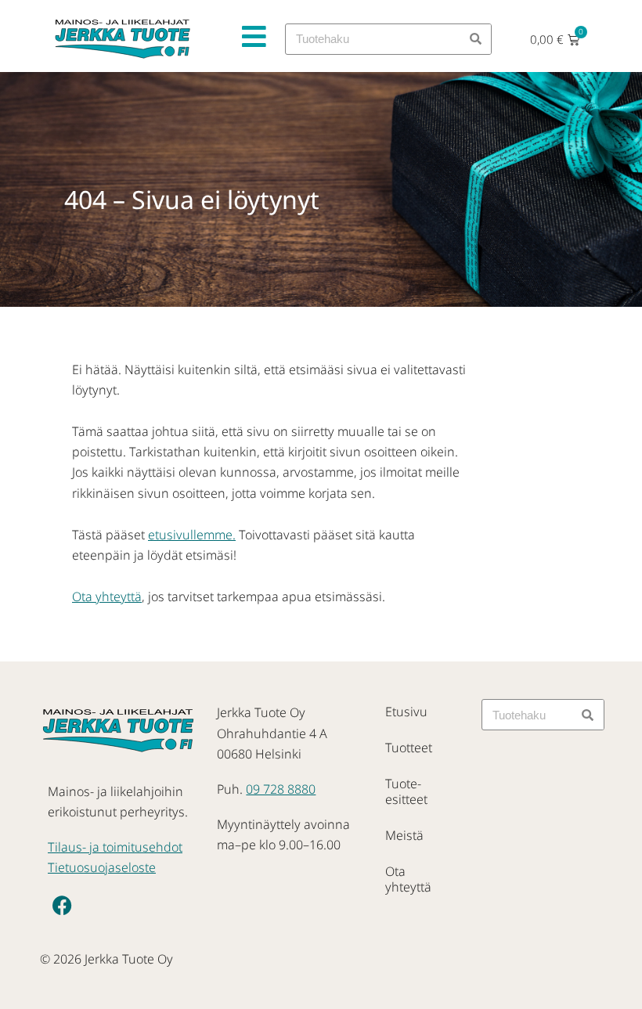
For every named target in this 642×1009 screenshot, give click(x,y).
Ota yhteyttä (107, 596)
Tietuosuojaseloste (102, 867)
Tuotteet (408, 747)
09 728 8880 (281, 789)
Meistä (404, 835)
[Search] (475, 39)
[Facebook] (62, 905)
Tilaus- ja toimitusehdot (115, 847)
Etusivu (406, 711)
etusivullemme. (192, 534)
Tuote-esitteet (406, 791)
